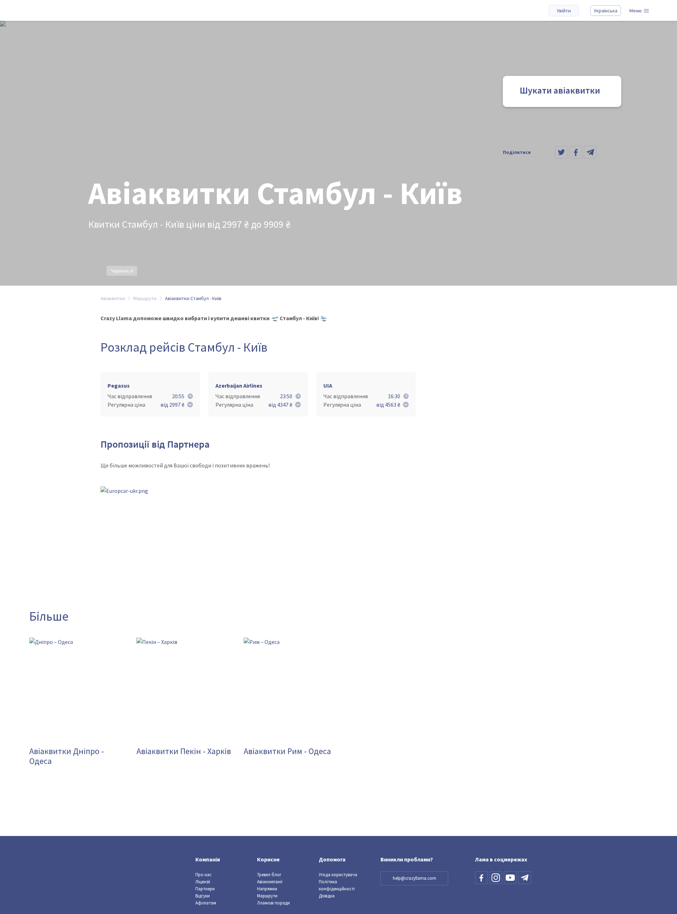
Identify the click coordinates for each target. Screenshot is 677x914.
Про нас (203, 875)
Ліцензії (202, 882)
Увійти (564, 10)
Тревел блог (269, 875)
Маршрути (267, 896)
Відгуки (202, 896)
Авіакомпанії (269, 882)
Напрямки (267, 889)
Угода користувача (338, 875)
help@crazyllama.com (414, 878)
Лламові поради (273, 903)
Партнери (205, 889)
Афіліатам (205, 903)
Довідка (327, 896)
